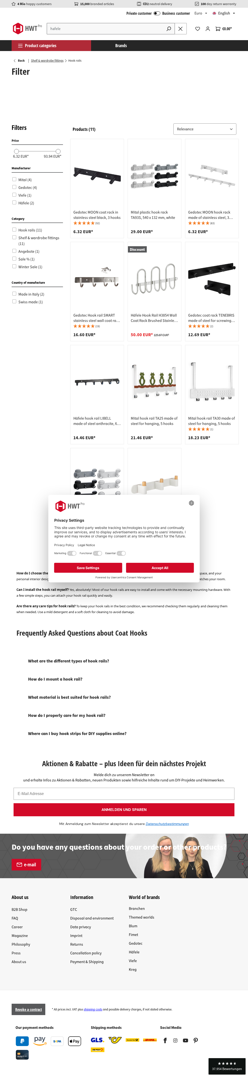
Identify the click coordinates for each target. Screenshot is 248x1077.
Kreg (133, 969)
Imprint (76, 935)
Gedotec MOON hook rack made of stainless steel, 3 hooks (209, 215)
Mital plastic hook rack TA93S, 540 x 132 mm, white (153, 215)
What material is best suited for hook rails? (69, 697)
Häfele (134, 952)
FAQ (15, 918)
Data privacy (80, 927)
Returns (76, 944)
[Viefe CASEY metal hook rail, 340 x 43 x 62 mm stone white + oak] (154, 485)
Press (16, 953)
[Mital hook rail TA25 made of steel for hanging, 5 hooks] (154, 382)
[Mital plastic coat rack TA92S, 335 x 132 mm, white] (97, 485)
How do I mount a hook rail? (55, 679)
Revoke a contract (28, 1009)
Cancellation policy (85, 953)
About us (19, 962)
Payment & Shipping (87, 962)
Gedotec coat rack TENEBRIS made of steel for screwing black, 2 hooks (211, 318)
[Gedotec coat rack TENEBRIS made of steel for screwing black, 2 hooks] (212, 279)
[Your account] (208, 29)
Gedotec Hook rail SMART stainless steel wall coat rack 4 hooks (96, 318)
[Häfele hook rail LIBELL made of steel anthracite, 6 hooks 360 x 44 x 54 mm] (97, 382)
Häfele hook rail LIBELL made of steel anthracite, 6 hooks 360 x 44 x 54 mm (95, 421)
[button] (204, 129)
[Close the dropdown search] (181, 28)
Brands (121, 45)
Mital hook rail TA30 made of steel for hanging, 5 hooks (211, 421)
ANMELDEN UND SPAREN (124, 809)
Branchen (137, 908)
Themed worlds (141, 917)
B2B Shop (19, 909)
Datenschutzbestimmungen (167, 824)
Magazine (20, 935)
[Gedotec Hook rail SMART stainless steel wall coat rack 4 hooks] (97, 279)
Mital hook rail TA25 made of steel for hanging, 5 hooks (154, 421)
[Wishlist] (198, 29)
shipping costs (93, 1009)
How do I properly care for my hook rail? (66, 716)
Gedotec (135, 943)
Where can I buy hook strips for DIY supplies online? (77, 734)
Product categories (40, 45)
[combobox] (105, 28)
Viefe (133, 961)
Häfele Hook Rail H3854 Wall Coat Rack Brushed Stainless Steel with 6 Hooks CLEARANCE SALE (154, 318)
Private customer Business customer (158, 13)
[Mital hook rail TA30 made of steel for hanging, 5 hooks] (212, 382)
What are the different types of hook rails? (68, 661)
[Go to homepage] (27, 28)
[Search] (169, 28)
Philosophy (21, 944)
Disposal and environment (92, 918)
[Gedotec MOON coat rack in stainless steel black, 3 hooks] (97, 176)
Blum (133, 926)
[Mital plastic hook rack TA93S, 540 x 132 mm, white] (154, 176)
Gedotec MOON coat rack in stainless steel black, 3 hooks (97, 215)
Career (17, 927)
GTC (73, 909)
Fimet (133, 934)
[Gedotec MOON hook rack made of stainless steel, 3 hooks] (212, 176)
